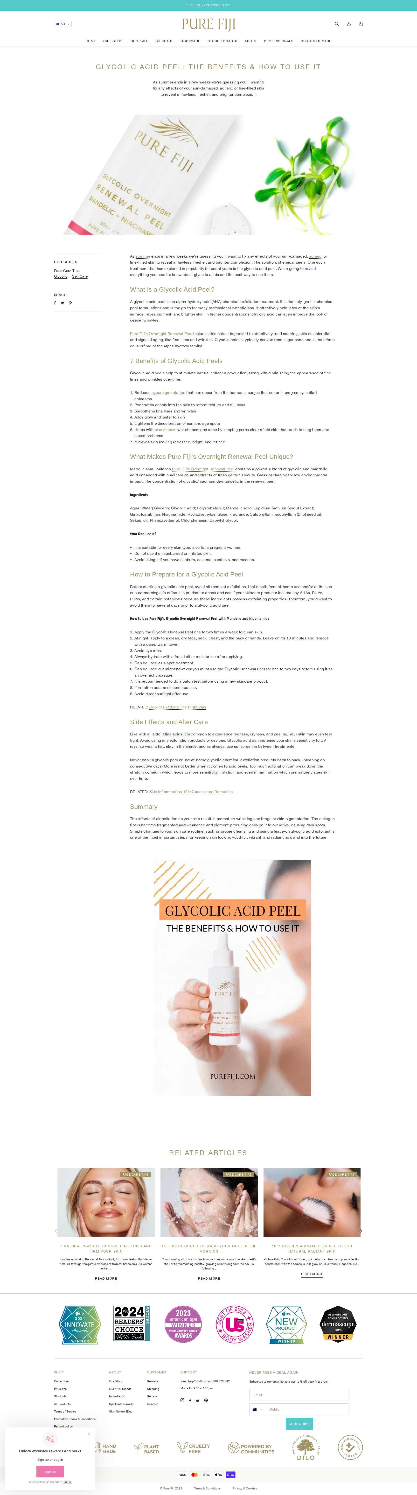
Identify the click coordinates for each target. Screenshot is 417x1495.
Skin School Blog (120, 1411)
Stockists (60, 1396)
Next (361, 1231)
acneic (315, 256)
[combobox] (258, 1409)
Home (90, 41)
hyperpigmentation (168, 392)
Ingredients (116, 1396)
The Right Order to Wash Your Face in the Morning (209, 1248)
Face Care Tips (67, 271)
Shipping (153, 1389)
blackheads (165, 429)
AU (63, 24)
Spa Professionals (121, 1404)
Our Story (115, 1381)
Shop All (139, 41)
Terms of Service (65, 1411)
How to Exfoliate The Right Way (177, 707)
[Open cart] (361, 24)
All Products (62, 1404)
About (251, 41)
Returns (152, 1396)
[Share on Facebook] (55, 303)
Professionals (278, 41)
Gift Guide (113, 41)
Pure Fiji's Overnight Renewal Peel (161, 333)
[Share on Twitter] (62, 303)
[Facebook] (190, 1401)
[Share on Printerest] (70, 303)
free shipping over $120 (208, 5)
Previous (55, 1231)
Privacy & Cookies (245, 1488)
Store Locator (223, 41)
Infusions (60, 1389)
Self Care (80, 276)
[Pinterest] (206, 1401)
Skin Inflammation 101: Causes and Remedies (191, 791)
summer (143, 256)
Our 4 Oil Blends (120, 1389)
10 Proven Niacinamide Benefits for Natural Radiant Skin (312, 1248)
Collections (62, 1381)
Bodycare (190, 41)
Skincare (165, 41)
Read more (106, 1278)
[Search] (337, 24)
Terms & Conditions (208, 1488)
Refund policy (63, 1426)
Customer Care (316, 41)
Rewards (153, 1381)
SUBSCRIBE (299, 1424)
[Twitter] (197, 1401)
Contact (152, 1404)
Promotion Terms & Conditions (75, 1419)
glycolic (60, 276)
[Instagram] (182, 1401)
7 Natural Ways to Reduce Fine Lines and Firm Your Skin (106, 1248)
